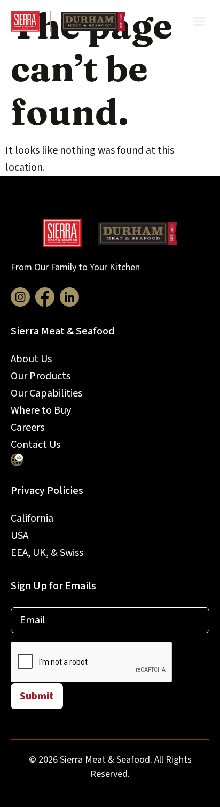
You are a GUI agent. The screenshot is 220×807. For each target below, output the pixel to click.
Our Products (40, 376)
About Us (31, 359)
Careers (27, 427)
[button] (199, 21)
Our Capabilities (46, 393)
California (32, 518)
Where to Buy (41, 410)
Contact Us (35, 444)
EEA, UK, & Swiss (47, 552)
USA (19, 535)
